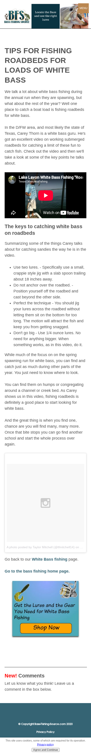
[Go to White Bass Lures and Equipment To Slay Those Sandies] (45, 637)
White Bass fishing (49, 559)
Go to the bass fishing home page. (37, 571)
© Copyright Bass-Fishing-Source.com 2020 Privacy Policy (45, 728)
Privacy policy (45, 744)
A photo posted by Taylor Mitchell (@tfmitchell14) (41, 547)
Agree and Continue (45, 749)
